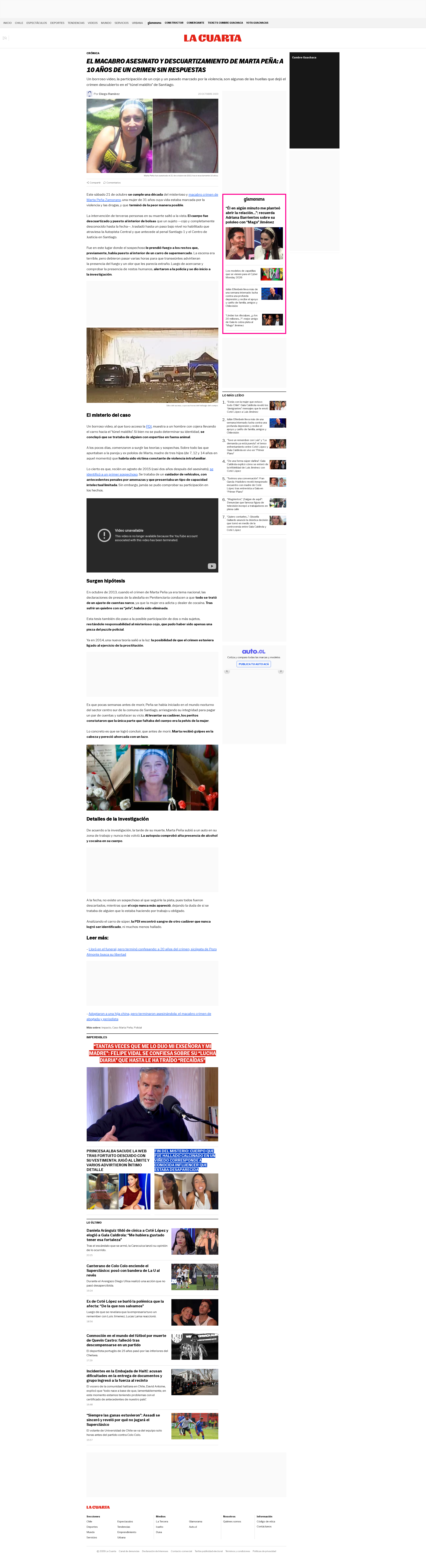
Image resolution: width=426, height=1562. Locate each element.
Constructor (174, 23)
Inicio (7, 23)
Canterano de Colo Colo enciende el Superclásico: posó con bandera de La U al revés (123, 1271)
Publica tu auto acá (254, 664)
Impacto (106, 1027)
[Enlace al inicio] (254, 200)
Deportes (57, 23)
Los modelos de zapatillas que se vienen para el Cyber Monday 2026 (242, 274)
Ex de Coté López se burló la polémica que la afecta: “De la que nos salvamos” (125, 1303)
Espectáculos (36, 23)
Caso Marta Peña (122, 1027)
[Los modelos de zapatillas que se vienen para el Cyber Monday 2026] (272, 275)
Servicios (122, 23)
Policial (138, 1027)
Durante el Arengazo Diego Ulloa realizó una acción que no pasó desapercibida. (126, 1283)
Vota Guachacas (257, 23)
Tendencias (76, 23)
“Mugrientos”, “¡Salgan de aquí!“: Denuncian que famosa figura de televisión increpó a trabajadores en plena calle (247, 504)
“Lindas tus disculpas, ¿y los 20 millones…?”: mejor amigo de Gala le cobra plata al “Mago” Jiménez (242, 320)
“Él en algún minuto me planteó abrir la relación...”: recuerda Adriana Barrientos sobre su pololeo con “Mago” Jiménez (253, 215)
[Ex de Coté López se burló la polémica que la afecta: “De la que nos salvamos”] (194, 1313)
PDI (149, 426)
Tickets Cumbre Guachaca (225, 23)
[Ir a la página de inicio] (213, 38)
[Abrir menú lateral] (6, 38)
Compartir (95, 182)
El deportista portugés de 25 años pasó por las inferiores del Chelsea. (127, 1353)
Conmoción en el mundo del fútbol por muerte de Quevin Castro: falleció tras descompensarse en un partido (126, 1340)
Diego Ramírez (109, 94)
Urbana (137, 23)
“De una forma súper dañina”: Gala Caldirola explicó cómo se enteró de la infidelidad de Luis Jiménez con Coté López (247, 466)
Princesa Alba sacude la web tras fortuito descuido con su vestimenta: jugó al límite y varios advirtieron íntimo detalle (118, 1160)
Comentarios (113, 182)
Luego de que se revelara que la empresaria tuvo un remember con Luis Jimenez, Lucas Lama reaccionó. (122, 1314)
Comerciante (195, 23)
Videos (93, 23)
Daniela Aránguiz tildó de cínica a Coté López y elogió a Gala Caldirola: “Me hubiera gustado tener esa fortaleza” (127, 1235)
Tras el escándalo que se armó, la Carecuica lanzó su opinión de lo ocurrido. (127, 1248)
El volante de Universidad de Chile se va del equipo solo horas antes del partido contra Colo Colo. (124, 1432)
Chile (19, 23)
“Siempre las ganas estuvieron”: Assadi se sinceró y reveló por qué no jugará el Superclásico (123, 1420)
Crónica (93, 53)
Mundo (106, 23)
